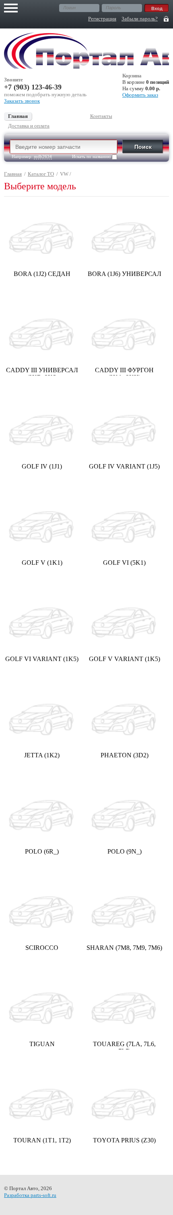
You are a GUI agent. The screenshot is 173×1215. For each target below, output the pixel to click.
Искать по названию (92, 156)
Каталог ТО (41, 174)
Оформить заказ (140, 95)
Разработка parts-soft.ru (30, 1195)
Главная (13, 174)
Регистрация (102, 19)
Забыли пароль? (140, 19)
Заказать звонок (22, 101)
